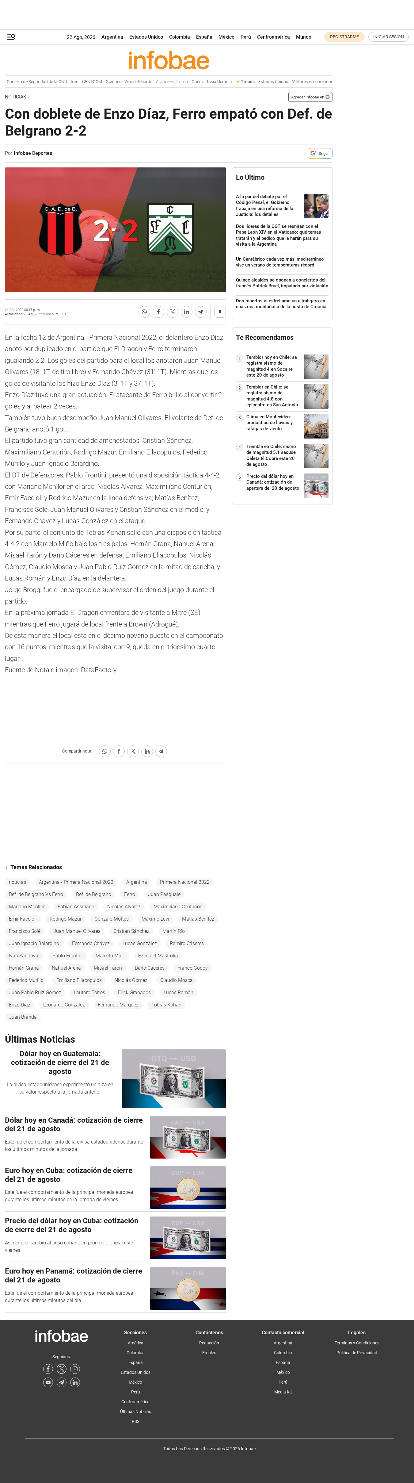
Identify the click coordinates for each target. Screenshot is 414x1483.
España (204, 37)
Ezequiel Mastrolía (158, 956)
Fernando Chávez (91, 943)
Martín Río (173, 931)
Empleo (209, 1352)
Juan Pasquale (164, 894)
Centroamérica (273, 37)
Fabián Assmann (76, 907)
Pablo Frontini (67, 956)
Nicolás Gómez (131, 980)
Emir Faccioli (23, 919)
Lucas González (140, 943)
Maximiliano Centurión (178, 907)
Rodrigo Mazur (66, 919)
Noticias (15, 97)
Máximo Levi (155, 919)
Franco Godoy (192, 968)
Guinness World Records (120, 81)
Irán (65, 81)
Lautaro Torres (89, 992)
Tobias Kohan (166, 1005)
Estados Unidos (146, 37)
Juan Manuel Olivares (77, 931)
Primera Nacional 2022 (185, 882)
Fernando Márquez (118, 1005)
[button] (11, 37)
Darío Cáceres (150, 968)
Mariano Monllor (27, 907)
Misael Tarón (108, 968)
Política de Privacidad (356, 1352)
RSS (135, 1421)
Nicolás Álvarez (124, 907)
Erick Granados (134, 992)
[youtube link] (48, 1382)
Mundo (303, 37)
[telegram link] (61, 1382)
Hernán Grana (24, 968)
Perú (246, 37)
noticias (17, 882)
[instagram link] (75, 1369)
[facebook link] (48, 1369)
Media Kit (283, 1391)
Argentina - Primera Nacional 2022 (76, 882)
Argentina (112, 37)
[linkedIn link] (75, 1382)
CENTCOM (83, 81)
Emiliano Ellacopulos (79, 980)
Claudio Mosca (176, 980)
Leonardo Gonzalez (64, 1005)
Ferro (129, 894)
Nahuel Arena (66, 968)
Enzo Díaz (19, 1005)
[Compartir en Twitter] (172, 312)
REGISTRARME (344, 36)
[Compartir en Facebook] (158, 312)
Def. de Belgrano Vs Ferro (36, 894)
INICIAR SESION (388, 36)
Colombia (179, 37)
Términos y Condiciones (357, 1342)
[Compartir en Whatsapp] (144, 312)
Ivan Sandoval (24, 956)
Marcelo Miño (110, 956)
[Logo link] (168, 59)
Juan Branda (23, 1017)
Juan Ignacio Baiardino (34, 943)
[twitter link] (61, 1369)
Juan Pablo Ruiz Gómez (35, 992)
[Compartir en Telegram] (201, 312)
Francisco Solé (24, 931)
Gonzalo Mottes (111, 919)
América (135, 1342)
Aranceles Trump (163, 81)
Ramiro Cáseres (187, 943)
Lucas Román (178, 992)
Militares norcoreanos (303, 81)
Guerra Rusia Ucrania (202, 81)
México (226, 37)
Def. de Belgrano (93, 894)
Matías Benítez (198, 919)
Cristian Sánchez (131, 931)
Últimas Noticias (135, 1411)
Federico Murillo (26, 980)
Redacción (209, 1342)
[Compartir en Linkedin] (186, 312)
